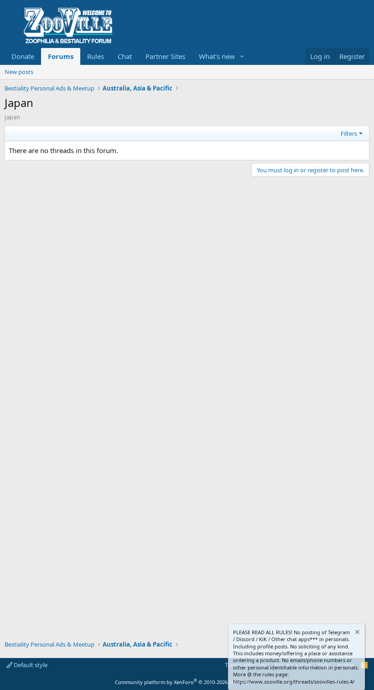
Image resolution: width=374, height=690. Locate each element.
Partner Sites (165, 56)
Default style (29, 665)
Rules (95, 56)
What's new (217, 56)
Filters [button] (349, 133)
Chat (125, 56)
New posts (19, 72)
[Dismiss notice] (356, 633)
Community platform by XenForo (187, 682)
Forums (60, 56)
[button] (242, 56)
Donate (22, 56)
